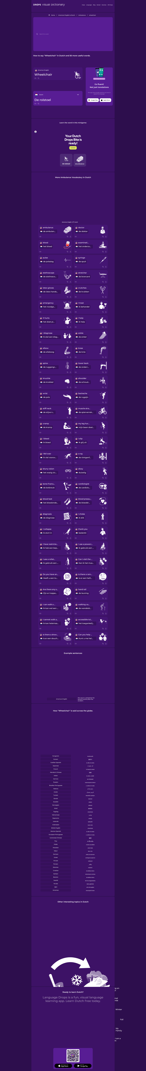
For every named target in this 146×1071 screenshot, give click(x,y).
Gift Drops (110, 4)
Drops (83, 4)
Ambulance (82, 15)
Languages (89, 4)
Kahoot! (98, 4)
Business (104, 4)
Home (53, 15)
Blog (94, 4)
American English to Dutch (66, 15)
